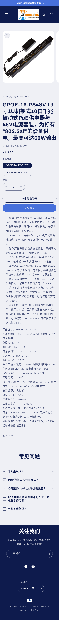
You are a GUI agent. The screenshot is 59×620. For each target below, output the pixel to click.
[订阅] (49, 554)
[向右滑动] (36, 88)
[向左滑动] (22, 88)
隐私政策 (35, 610)
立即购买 (29, 208)
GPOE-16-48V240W (17, 173)
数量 (5, 180)
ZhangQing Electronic (28, 606)
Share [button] (9, 435)
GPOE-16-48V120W (17, 165)
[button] (6, 14)
